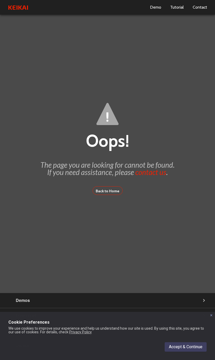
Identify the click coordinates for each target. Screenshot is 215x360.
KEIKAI (18, 7)
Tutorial (177, 7)
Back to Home (107, 191)
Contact (200, 7)
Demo (155, 7)
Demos (23, 300)
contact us (150, 172)
